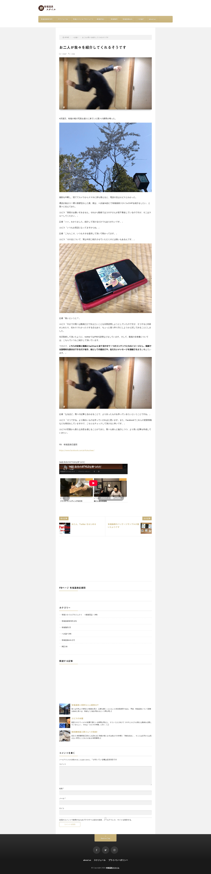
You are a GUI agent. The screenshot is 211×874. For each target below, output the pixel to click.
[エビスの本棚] (64, 722)
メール (62, 798)
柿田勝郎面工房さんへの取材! (84, 732)
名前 (61, 788)
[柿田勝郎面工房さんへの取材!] (64, 735)
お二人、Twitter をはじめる (83, 524)
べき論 (72, 54)
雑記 (63, 646)
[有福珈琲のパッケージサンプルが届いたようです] (146, 528)
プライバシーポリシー (118, 860)
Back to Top (105, 838)
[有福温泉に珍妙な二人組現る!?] (64, 709)
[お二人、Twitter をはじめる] (64, 528)
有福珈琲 (114, 19)
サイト (61, 808)
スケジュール (63, 19)
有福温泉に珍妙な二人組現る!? (84, 705)
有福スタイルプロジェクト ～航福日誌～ (89, 19)
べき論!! (140, 19)
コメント (62, 764)
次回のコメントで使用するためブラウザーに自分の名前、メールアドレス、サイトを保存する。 (96, 820)
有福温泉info (127, 19)
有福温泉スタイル (112, 868)
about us (152, 19)
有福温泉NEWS (47, 19)
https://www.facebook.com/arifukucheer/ (76, 450)
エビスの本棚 (77, 718)
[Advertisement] (105, 558)
